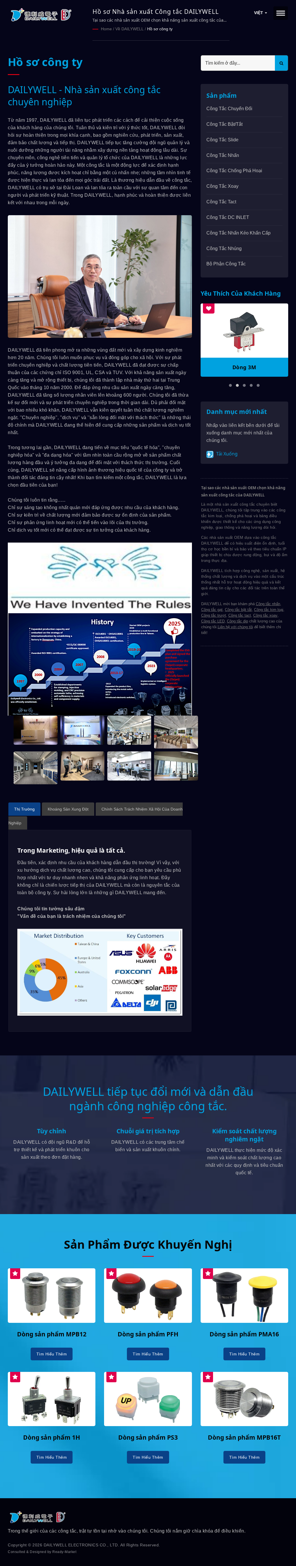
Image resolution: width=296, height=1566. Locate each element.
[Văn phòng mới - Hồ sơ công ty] (36, 730)
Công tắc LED (213, 621)
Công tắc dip (237, 621)
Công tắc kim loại (268, 609)
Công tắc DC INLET (227, 217)
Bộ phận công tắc (226, 263)
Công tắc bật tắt (238, 609)
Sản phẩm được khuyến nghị (148, 1244)
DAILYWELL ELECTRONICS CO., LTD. (81, 1545)
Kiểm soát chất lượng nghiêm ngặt (244, 1135)
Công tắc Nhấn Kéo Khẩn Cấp (238, 232)
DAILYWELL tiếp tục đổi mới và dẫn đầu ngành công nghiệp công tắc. (148, 1098)
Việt (259, 13)
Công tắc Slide (222, 139)
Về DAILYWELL (129, 29)
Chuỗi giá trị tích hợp (148, 1131)
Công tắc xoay (222, 186)
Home (106, 29)
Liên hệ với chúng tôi (235, 627)
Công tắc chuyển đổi (229, 108)
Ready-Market (64, 1552)
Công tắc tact (239, 615)
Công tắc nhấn (222, 155)
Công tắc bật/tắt (224, 124)
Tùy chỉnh (51, 1131)
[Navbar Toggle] (280, 13)
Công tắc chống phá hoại (234, 170)
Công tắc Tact (221, 201)
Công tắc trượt (213, 615)
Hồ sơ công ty (160, 29)
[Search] (281, 63)
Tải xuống (226, 454)
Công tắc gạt (212, 609)
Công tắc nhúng (224, 248)
